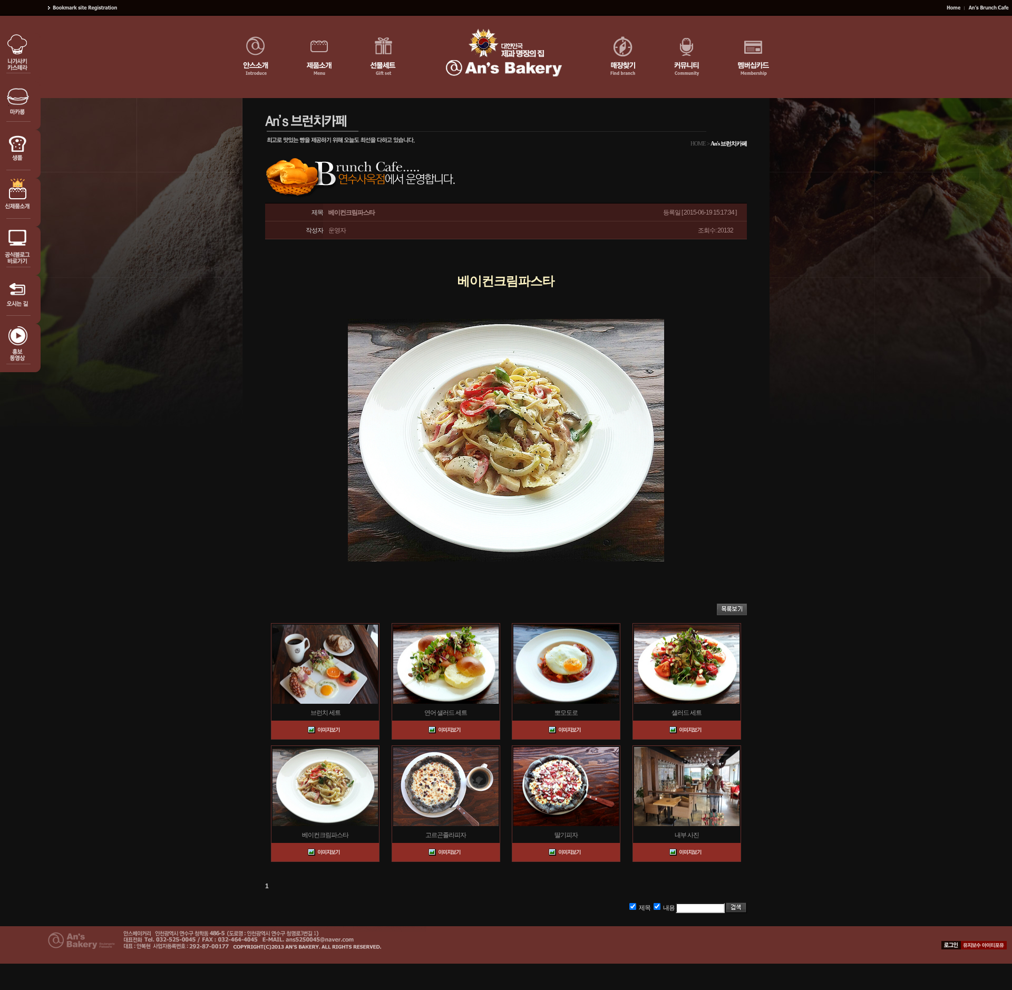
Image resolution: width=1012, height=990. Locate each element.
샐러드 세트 (687, 712)
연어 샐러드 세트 (445, 712)
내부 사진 (687, 835)
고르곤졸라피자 (445, 835)
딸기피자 (566, 835)
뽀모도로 (566, 712)
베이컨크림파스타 (325, 835)
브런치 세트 (325, 712)
